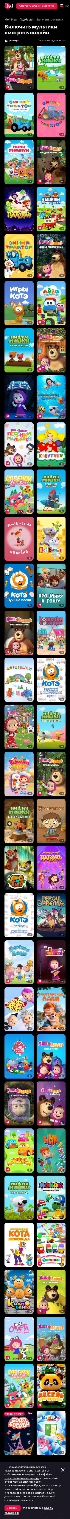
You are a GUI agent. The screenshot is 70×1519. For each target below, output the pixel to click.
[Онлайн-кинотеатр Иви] (9, 6)
